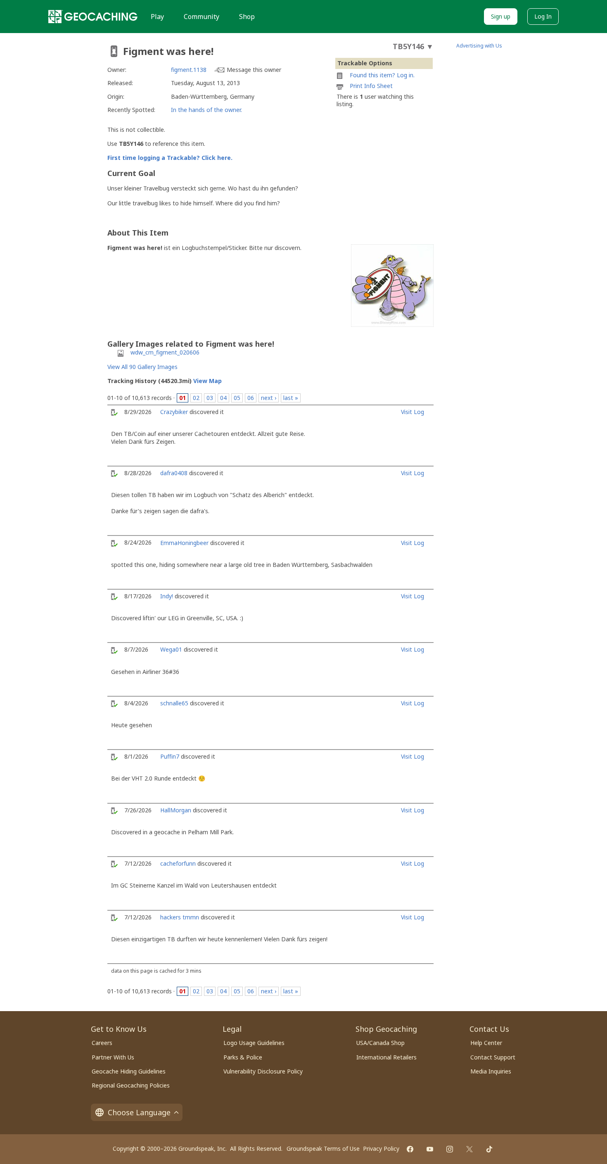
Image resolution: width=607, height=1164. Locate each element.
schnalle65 (174, 703)
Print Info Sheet (371, 86)
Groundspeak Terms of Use (323, 1148)
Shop (247, 16)
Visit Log (412, 412)
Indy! (166, 596)
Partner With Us (113, 1057)
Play (157, 16)
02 (196, 398)
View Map (207, 381)
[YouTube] (430, 1149)
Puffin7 (169, 756)
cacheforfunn (178, 863)
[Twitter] (469, 1149)
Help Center (486, 1043)
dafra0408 (173, 473)
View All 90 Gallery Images (142, 367)
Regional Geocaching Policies (131, 1085)
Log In (543, 16)
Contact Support (492, 1057)
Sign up (500, 16)
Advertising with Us (479, 45)
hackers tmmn (179, 917)
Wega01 (171, 649)
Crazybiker (174, 412)
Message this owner (254, 70)
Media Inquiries (490, 1071)
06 (250, 398)
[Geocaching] (93, 16)
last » (290, 398)
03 (209, 398)
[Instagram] (450, 1149)
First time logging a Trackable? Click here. (169, 158)
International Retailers (386, 1057)
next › (268, 398)
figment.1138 (188, 70)
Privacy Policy (381, 1148)
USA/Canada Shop (380, 1043)
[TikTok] (489, 1149)
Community (201, 16)
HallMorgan (175, 810)
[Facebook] (410, 1149)
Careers (102, 1043)
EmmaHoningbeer (184, 543)
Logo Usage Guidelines (254, 1043)
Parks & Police (242, 1057)
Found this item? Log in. (382, 75)
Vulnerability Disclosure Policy (263, 1071)
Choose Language (139, 1112)
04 (223, 398)
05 (237, 398)
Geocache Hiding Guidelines (129, 1071)
